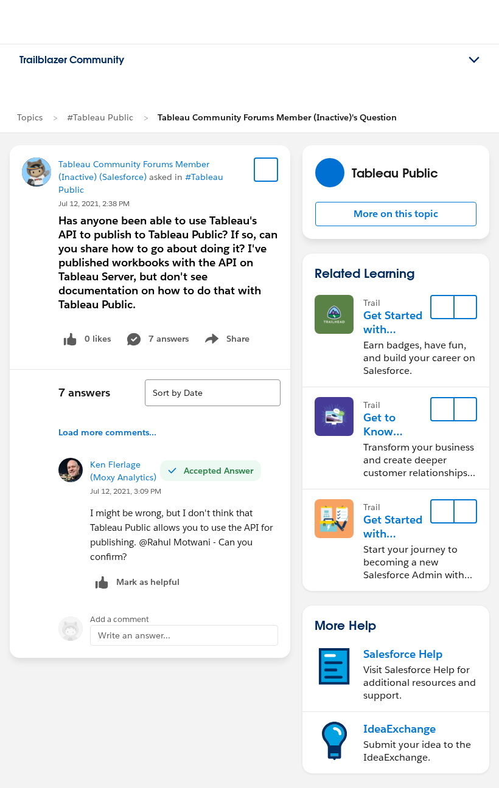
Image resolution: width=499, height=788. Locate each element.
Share (225, 341)
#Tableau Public (100, 117)
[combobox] (213, 392)
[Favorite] (266, 170)
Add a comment (119, 619)
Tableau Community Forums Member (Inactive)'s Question (277, 117)
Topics (30, 117)
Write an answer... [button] (134, 635)
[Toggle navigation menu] (474, 60)
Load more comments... (107, 432)
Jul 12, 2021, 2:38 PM (94, 203)
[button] (395, 214)
